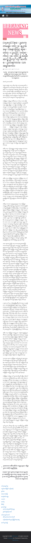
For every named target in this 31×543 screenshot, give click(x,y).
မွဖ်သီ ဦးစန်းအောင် (7, 511)
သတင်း (4, 39)
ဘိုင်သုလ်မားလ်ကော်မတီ (9, 517)
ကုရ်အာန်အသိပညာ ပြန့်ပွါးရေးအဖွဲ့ (11, 519)
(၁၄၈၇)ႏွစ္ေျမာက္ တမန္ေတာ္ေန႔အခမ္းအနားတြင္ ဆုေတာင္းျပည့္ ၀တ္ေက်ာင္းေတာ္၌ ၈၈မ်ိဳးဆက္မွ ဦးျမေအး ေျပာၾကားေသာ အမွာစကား (15, 475)
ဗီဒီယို (2, 504)
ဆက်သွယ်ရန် (4, 522)
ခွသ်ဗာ (2, 491)
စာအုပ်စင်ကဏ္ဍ (5, 496)
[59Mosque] (15, 6)
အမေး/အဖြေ (4, 494)
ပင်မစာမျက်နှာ (4, 486)
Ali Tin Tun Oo (16, 69)
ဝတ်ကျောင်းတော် (5, 515)
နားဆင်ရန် (3, 507)
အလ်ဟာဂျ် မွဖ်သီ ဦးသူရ (9, 509)
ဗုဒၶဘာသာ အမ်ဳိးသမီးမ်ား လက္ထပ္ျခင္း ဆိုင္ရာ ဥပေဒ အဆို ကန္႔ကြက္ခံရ (16, 467)
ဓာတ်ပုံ (2, 501)
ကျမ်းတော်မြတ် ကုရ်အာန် (7, 488)
